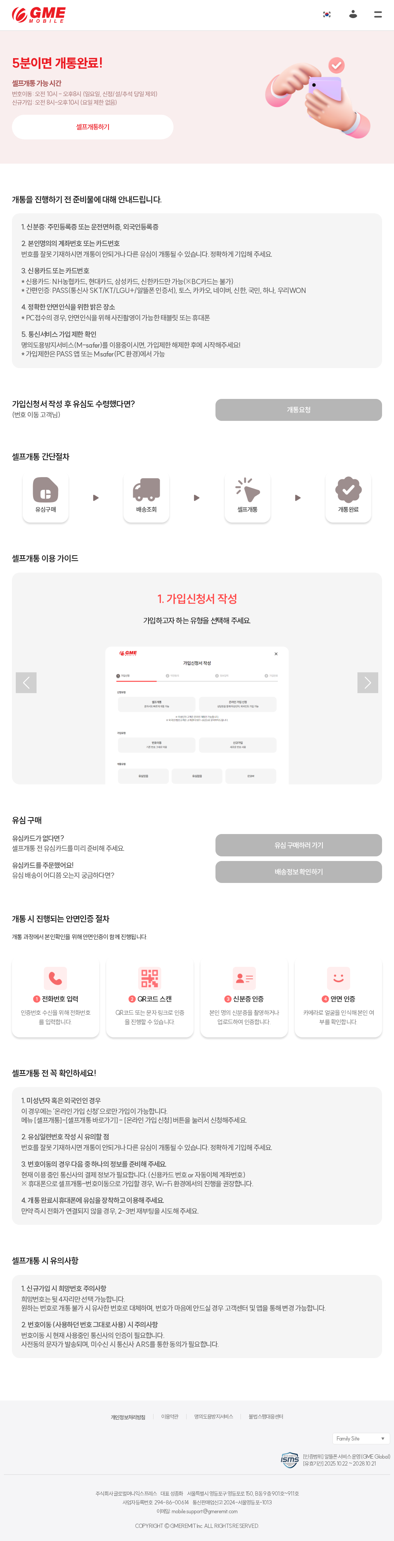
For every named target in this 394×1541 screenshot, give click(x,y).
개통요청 (299, 409)
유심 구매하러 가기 (299, 845)
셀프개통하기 (92, 127)
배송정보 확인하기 (299, 872)
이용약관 (170, 1416)
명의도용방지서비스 (213, 1416)
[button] (26, 682)
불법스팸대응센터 (266, 1416)
